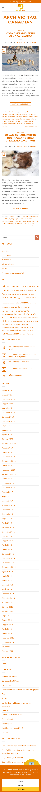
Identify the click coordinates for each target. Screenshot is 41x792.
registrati (26, 223)
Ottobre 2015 (7, 536)
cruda (24, 119)
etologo (14, 321)
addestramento (11, 286)
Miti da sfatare (8, 264)
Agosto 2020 (7, 448)
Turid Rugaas (7, 723)
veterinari (22, 334)
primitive (31, 121)
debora (33, 42)
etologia (4, 121)
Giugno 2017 (7, 496)
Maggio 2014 (7, 585)
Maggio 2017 (7, 501)
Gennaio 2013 (8, 642)
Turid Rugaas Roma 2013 (12, 728)
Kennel (4, 223)
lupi (3, 324)
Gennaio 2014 (8, 593)
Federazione (16, 221)
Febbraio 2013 (8, 638)
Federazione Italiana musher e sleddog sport (20, 690)
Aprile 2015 (7, 545)
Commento (35, 226)
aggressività (21, 298)
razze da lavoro (17, 124)
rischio (32, 223)
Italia (37, 221)
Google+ (5, 664)
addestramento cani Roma (21, 294)
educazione (8, 317)
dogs (16, 219)
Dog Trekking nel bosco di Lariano (22, 368)
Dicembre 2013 (8, 598)
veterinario (29, 334)
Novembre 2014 (8, 563)
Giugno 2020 (7, 452)
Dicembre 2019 (8, 457)
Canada (4, 114)
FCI (10, 221)
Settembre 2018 (9, 474)
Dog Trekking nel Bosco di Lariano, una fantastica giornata (22, 355)
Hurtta (4, 698)
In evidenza (6, 259)
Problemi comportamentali (13, 273)
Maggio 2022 (7, 430)
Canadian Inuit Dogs (10, 681)
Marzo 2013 (7, 633)
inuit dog (14, 121)
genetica (29, 321)
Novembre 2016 (8, 505)
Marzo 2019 (7, 465)
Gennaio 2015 (8, 554)
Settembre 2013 (9, 611)
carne (36, 116)
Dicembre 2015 (8, 532)
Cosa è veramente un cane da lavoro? (20, 35)
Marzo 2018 (7, 479)
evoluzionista (22, 321)
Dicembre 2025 (8, 399)
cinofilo (26, 307)
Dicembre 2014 (8, 558)
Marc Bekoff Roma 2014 (12, 714)
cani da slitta (20, 116)
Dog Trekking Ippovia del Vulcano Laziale (22, 348)
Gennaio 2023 (8, 417)
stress (10, 334)
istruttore (35, 321)
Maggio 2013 (7, 624)
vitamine (5, 126)
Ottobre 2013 (7, 607)
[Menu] (3, 7)
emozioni (35, 318)
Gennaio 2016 (8, 527)
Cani (13, 116)
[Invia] (37, 237)
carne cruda (6, 119)
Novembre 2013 (8, 602)
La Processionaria (15, 375)
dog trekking (18, 314)
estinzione (5, 221)
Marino (7, 324)
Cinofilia (20, 30)
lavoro (20, 121)
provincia (5, 330)
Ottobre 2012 (7, 651)
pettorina (12, 324)
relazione (29, 330)
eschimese (22, 219)
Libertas (5, 710)
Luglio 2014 (7, 576)
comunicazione (7, 314)
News (4, 268)
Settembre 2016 (9, 510)
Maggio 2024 (7, 403)
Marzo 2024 (7, 408)
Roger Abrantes (8, 719)
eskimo (33, 119)
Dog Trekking (7, 255)
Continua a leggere (20, 104)
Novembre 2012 (8, 646)
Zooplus (5, 732)
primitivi (4, 124)
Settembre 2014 (9, 567)
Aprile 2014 (7, 589)
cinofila (35, 216)
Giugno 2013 (7, 620)
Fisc (3, 694)
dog (28, 119)
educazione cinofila (23, 317)
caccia (33, 112)
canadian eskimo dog (22, 114)
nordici (25, 121)
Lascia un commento (32, 126)
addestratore (9, 297)
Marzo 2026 (7, 395)
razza (20, 223)
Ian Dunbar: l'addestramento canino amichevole (17, 704)
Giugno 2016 (7, 518)
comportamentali (7, 311)
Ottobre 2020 (7, 439)
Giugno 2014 (7, 580)
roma (5, 333)
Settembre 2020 (9, 443)
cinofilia (18, 307)
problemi (18, 324)
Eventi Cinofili (7, 685)
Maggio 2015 (7, 540)
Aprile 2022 (7, 434)
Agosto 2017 (7, 492)
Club (6, 219)
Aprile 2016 (7, 523)
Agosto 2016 (7, 514)
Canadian (11, 114)
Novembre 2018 (8, 470)
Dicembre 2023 (8, 412)
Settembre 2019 (9, 461)
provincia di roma (16, 330)
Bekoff (34, 298)
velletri (16, 334)
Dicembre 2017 (8, 487)
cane (10, 116)
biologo (4, 303)
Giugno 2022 (7, 426)
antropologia (26, 112)
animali (28, 298)
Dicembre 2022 (8, 421)
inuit (9, 121)
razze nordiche (29, 124)
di (9, 219)
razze (10, 124)
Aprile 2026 (7, 390)
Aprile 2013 (7, 629)
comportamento (16, 119)
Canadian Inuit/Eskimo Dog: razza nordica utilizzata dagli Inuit (20, 138)
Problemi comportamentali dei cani (23, 327)
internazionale (27, 221)
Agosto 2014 (7, 571)
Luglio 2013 (7, 616)
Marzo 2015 (7, 549)
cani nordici (29, 116)
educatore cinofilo (29, 314)
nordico (15, 223)
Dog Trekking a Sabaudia (18, 362)
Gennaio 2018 (8, 483)
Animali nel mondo (10, 676)
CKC (3, 219)
